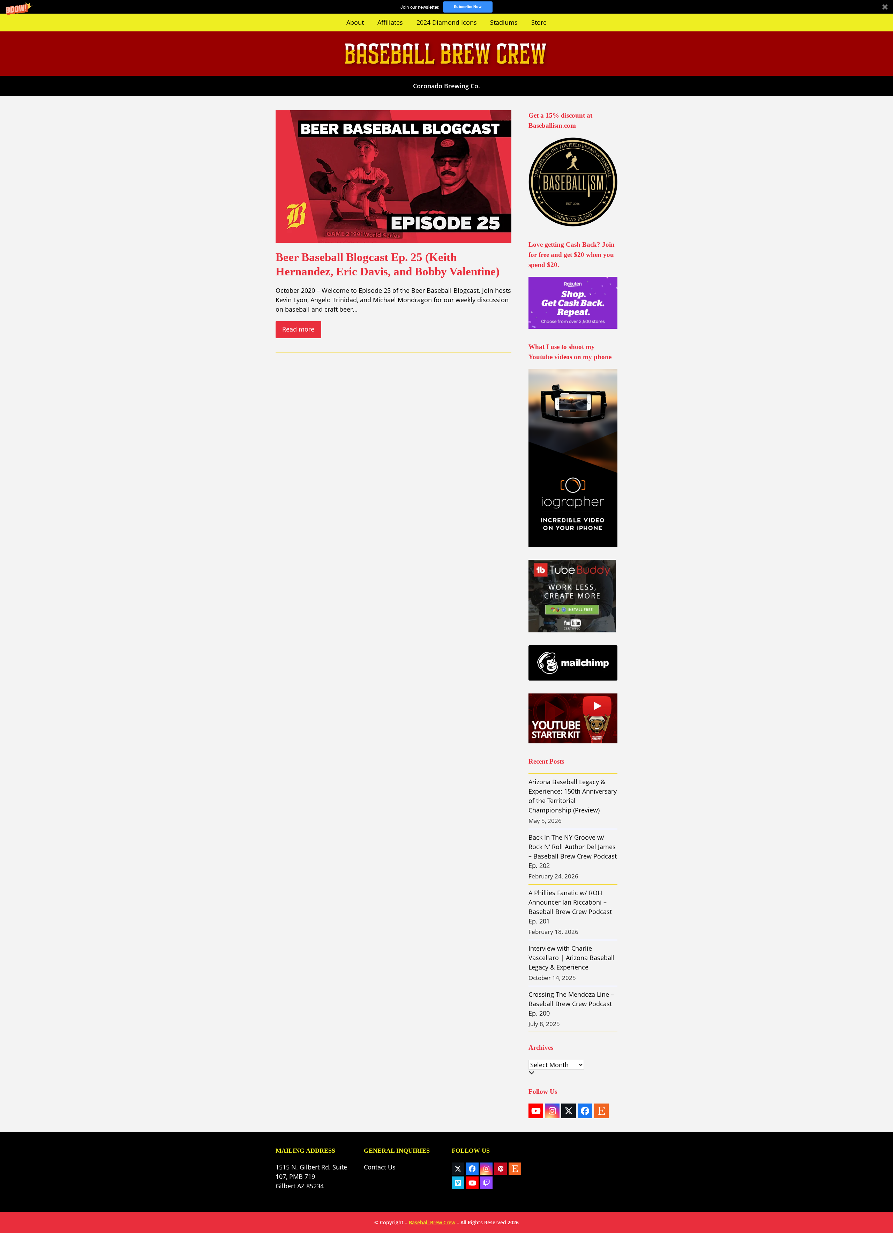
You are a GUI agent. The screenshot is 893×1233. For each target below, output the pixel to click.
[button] (446, 7)
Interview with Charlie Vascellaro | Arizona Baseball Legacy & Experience (571, 957)
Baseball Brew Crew (432, 1222)
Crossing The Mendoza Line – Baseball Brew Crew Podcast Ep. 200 (571, 1003)
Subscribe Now (468, 6)
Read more (298, 329)
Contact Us (380, 1167)
